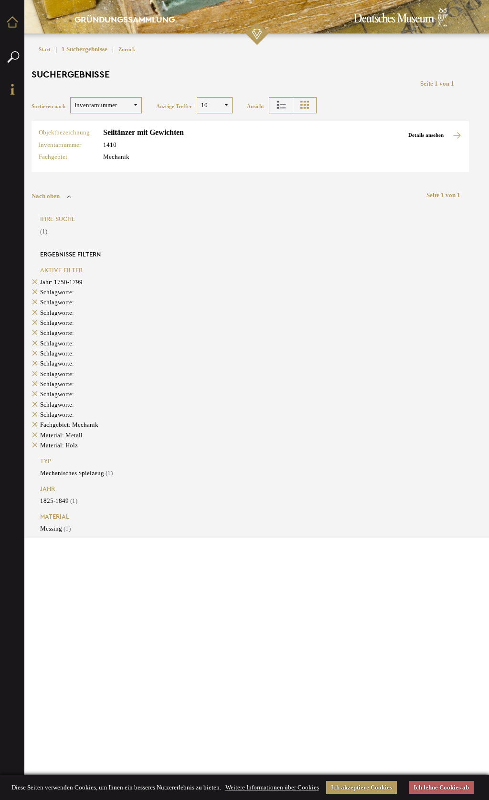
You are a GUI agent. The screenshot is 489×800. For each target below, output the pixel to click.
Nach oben (46, 196)
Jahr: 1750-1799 (61, 282)
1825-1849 (58, 500)
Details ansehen (426, 135)
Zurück (126, 49)
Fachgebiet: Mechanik (69, 424)
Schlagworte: (57, 292)
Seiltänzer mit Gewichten (143, 132)
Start (45, 49)
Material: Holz (59, 445)
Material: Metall (61, 435)
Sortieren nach (48, 106)
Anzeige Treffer (174, 106)
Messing (55, 528)
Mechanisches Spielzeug (76, 473)
